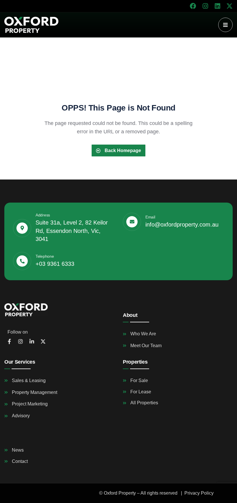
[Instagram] (205, 6)
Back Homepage (122, 150)
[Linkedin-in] (32, 341)
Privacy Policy (199, 493)
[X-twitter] (229, 6)
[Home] (31, 25)
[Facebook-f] (9, 341)
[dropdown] (225, 25)
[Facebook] (193, 6)
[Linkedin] (217, 6)
